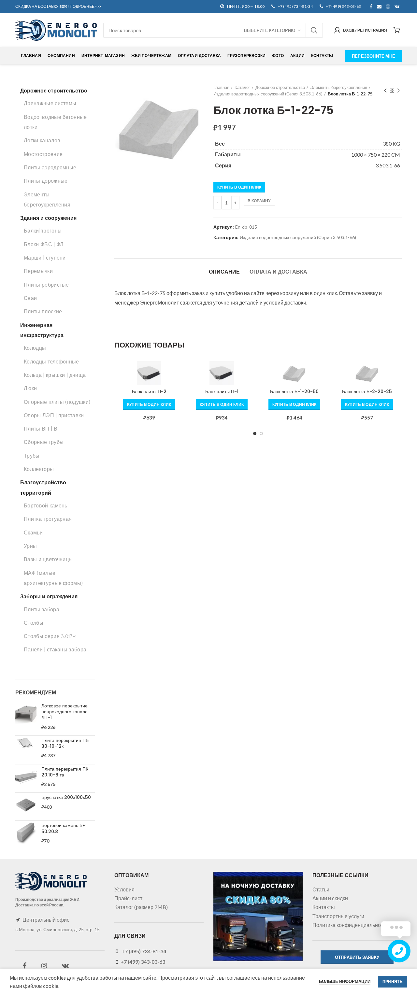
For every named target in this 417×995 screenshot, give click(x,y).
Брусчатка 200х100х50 (66, 797)
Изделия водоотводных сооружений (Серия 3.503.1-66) (268, 93)
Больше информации (344, 981)
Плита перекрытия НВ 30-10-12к (65, 743)
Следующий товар (398, 90)
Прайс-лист (128, 898)
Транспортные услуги (338, 916)
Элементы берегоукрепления (338, 87)
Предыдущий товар (385, 90)
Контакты (323, 907)
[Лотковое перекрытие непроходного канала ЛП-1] (25, 717)
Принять (392, 981)
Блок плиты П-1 (221, 391)
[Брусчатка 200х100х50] (25, 805)
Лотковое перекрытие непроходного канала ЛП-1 (64, 712)
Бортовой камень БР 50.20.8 (63, 828)
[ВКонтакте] (397, 6)
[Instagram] (388, 6)
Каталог (242, 87)
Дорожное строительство (280, 87)
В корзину (259, 200)
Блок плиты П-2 (149, 391)
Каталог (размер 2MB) (141, 907)
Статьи (320, 889)
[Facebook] (371, 6)
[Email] (379, 6)
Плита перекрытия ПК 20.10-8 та (64, 772)
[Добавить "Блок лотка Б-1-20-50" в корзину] (324, 371)
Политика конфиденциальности (350, 925)
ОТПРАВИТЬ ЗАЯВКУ (357, 957)
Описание (224, 272)
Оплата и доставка (278, 272)
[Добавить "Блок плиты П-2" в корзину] (179, 371)
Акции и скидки (330, 898)
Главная (221, 87)
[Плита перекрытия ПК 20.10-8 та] (25, 777)
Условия (124, 889)
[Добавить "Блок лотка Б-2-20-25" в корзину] (397, 371)
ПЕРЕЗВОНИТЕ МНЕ (373, 56)
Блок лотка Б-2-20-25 (367, 391)
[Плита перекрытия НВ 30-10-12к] (25, 748)
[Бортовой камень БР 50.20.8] (25, 833)
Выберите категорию (269, 30)
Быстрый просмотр (179, 386)
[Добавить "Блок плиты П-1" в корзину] (251, 371)
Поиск (314, 30)
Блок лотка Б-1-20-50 (294, 391)
